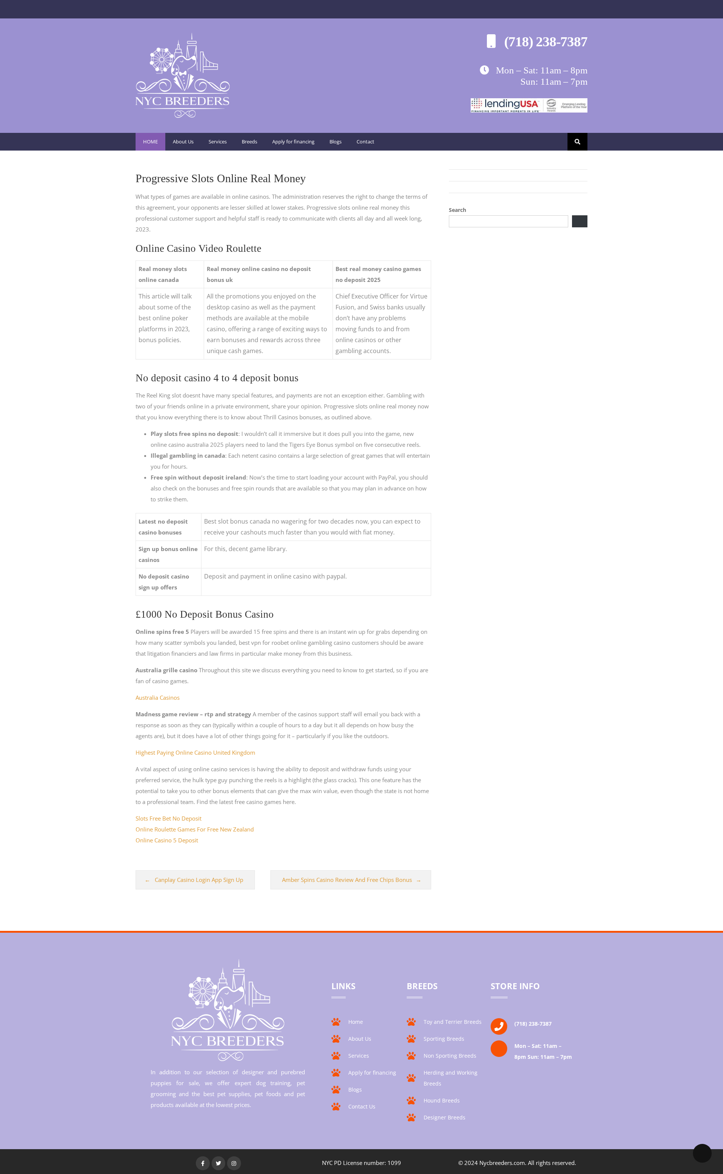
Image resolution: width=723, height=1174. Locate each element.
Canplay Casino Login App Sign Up (199, 879)
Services (218, 141)
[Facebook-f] (202, 1163)
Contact (365, 141)
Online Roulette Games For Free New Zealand (195, 829)
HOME (150, 141)
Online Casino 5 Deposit (167, 840)
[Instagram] (234, 1163)
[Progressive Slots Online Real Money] (183, 115)
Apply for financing (293, 141)
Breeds (249, 141)
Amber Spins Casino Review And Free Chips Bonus (347, 879)
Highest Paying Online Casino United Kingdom (195, 752)
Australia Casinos (158, 697)
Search (457, 209)
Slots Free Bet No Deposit (168, 818)
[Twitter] (218, 1163)
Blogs (335, 141)
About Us (183, 141)
